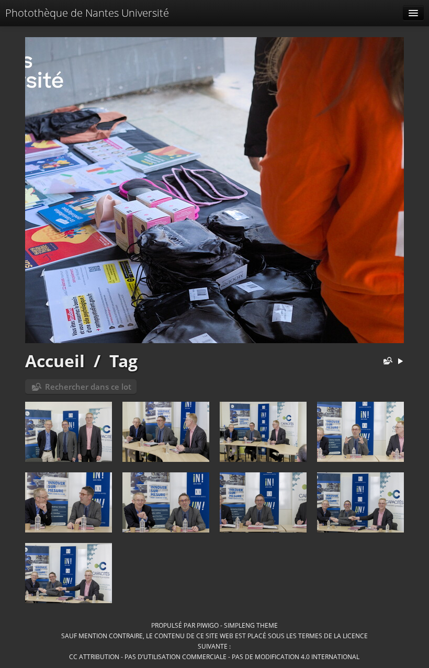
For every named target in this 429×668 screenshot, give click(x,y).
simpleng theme (251, 625)
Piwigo (208, 625)
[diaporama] (400, 362)
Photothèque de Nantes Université (87, 13)
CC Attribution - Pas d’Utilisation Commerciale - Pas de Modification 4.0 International (214, 656)
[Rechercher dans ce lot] (385, 362)
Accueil (55, 360)
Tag (123, 360)
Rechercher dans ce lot (88, 386)
